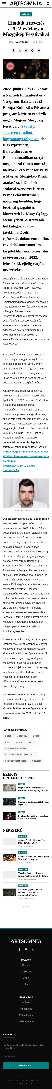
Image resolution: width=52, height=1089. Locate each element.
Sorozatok (26, 971)
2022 (9, 736)
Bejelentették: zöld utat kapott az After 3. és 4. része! (33, 817)
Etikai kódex (26, 1015)
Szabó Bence (28, 898)
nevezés (37, 761)
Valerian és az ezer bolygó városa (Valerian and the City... (33, 874)
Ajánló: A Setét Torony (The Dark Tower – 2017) (31, 841)
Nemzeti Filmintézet (16, 761)
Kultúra (26, 984)
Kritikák (23, 869)
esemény (23, 736)
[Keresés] (46, 3)
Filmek (26, 965)
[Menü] (5, 4)
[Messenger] (32, 50)
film (37, 736)
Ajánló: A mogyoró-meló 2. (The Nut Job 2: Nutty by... (33, 858)
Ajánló (22, 836)
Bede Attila (28, 846)
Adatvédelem (26, 1021)
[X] (19, 50)
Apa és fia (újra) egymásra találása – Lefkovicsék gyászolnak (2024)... (30, 892)
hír (8, 742)
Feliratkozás (26, 1066)
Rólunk (26, 1002)
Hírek (26, 14)
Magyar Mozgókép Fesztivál (21, 755)
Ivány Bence (22, 42)
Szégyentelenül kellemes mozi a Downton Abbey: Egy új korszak (33, 789)
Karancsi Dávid (29, 879)
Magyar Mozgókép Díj (17, 748)
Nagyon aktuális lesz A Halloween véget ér (33, 803)
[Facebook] (13, 50)
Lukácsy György (25, 742)
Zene (26, 977)
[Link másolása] (38, 50)
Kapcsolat (26, 1008)
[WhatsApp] (26, 50)
